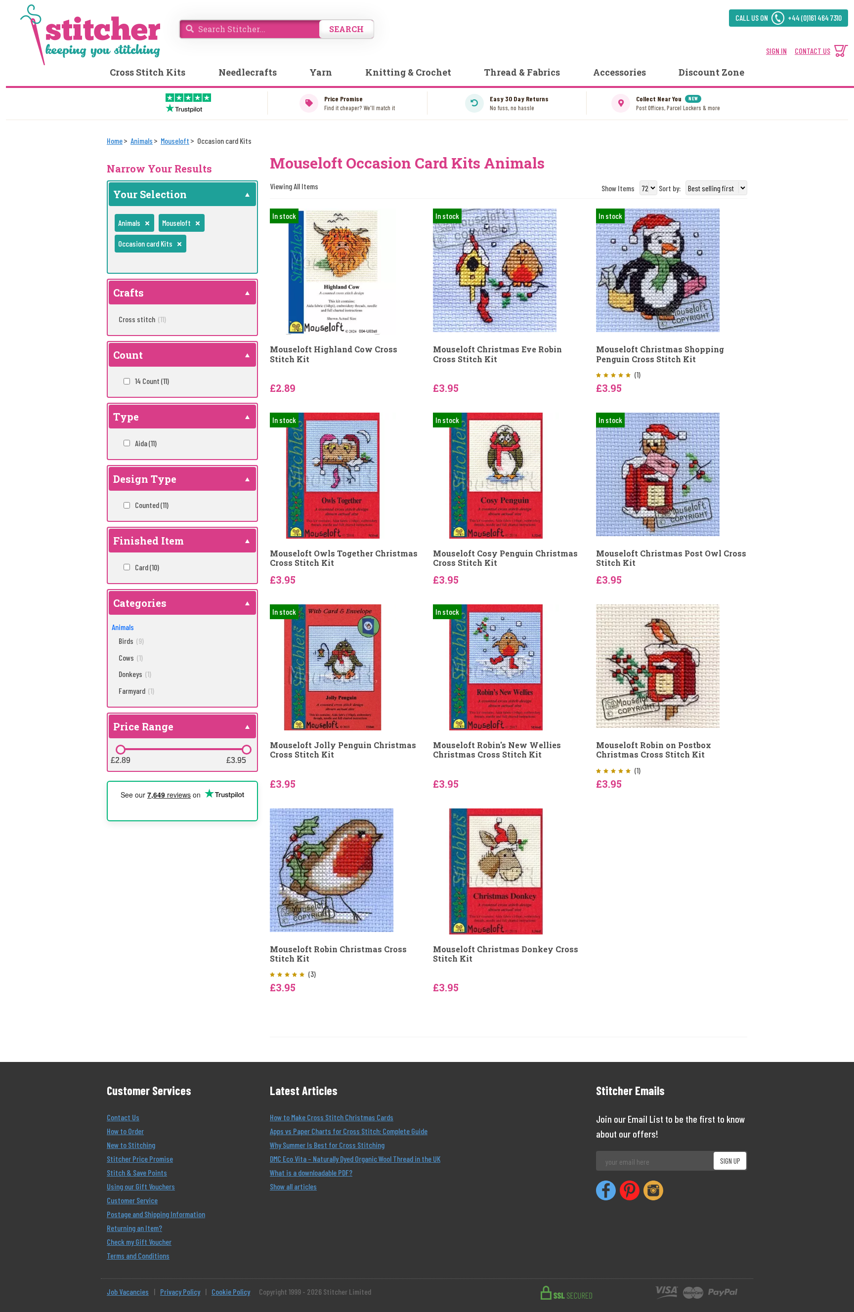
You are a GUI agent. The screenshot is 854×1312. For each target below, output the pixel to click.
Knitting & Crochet (408, 72)
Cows (131, 657)
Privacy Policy (180, 1291)
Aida (146, 443)
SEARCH (346, 29)
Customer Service (132, 1200)
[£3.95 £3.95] (247, 750)
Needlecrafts (247, 72)
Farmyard (136, 690)
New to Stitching (131, 1144)
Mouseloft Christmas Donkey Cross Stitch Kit (505, 953)
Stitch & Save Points (137, 1172)
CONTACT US (812, 50)
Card (147, 567)
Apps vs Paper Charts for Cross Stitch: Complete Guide (348, 1131)
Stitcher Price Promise (140, 1158)
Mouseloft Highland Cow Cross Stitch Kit (333, 353)
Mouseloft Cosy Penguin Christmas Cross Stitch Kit (505, 558)
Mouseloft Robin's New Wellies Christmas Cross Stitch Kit (497, 749)
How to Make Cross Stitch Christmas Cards (331, 1117)
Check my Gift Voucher (139, 1241)
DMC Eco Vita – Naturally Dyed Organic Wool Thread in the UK (355, 1158)
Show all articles (293, 1186)
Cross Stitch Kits (147, 72)
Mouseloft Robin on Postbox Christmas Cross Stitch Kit (653, 749)
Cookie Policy (231, 1291)
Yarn (320, 72)
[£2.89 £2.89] (121, 750)
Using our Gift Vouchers (141, 1186)
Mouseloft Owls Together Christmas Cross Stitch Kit (344, 558)
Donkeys (135, 673)
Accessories (619, 72)
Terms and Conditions (138, 1255)
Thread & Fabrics (522, 72)
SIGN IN (776, 50)
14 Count (152, 380)
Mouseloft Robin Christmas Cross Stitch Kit (338, 953)
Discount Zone (711, 72)
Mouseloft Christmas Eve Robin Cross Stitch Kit (497, 353)
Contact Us (123, 1117)
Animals (123, 627)
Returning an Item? (134, 1227)
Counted (152, 504)
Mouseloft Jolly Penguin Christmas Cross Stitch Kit (343, 749)
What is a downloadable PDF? (311, 1172)
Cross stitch (142, 319)
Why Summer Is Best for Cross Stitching (327, 1144)
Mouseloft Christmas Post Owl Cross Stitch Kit (671, 558)
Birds (131, 640)
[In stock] (333, 270)
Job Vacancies (128, 1291)
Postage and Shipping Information (156, 1214)
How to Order (125, 1131)
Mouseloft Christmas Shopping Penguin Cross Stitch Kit (660, 353)
